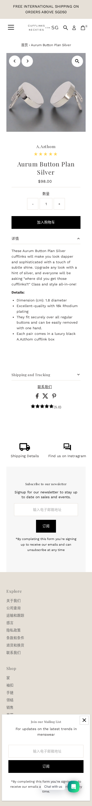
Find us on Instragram (67, 456)
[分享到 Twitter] (46, 397)
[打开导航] (11, 27)
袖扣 (10, 685)
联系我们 (45, 387)
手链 (10, 693)
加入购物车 (46, 222)
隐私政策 (13, 630)
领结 (10, 700)
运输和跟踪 (15, 615)
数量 (46, 194)
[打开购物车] (83, 27)
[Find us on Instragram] (67, 449)
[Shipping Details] (24, 449)
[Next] (27, 61)
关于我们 (13, 601)
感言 (10, 623)
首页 (24, 45)
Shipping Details (25, 456)
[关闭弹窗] (84, 720)
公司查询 (13, 608)
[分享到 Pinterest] (54, 397)
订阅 (46, 526)
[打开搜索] (65, 27)
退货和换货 (15, 645)
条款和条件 (15, 638)
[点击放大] (77, 61)
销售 (10, 707)
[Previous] (14, 61)
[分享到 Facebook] (38, 397)
